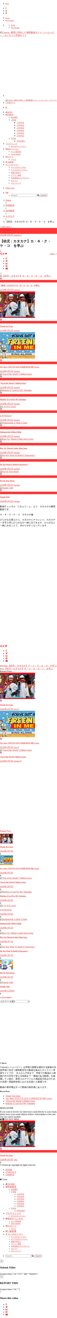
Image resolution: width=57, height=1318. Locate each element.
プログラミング (11, 144)
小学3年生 (20, 128)
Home (8, 18)
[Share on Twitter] (7, 261)
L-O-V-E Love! (6, 416)
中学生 (13, 138)
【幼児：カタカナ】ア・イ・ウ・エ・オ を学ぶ (28, 665)
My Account (10, 21)
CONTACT (11, 1172)
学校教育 (10, 115)
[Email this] (7, 268)
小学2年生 (20, 125)
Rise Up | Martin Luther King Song (13, 448)
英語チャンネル (13, 149)
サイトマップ (16, 183)
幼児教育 (14, 117)
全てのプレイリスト (18, 146)
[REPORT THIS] (6, 254)
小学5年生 (20, 133)
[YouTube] (6, 11)
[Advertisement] (28, 67)
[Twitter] (6, 13)
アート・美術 (16, 175)
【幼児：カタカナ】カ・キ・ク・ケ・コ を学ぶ (20, 285)
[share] (2, 254)
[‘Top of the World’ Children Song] (16, 878)
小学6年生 (20, 136)
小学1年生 (20, 123)
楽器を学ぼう (16, 173)
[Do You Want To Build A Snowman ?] (17, 947)
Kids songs (5, 1151)
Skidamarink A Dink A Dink (10, 432)
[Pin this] (6, 266)
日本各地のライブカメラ (20, 178)
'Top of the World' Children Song (13, 383)
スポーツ (10, 157)
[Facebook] (6, 8)
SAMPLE (10, 1175)
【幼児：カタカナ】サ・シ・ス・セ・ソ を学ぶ (26, 668)
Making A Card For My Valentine (13, 399)
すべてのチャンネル (18, 167)
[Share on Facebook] (6, 258)
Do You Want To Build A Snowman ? (14, 464)
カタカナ (4, 229)
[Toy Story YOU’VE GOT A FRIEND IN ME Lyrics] (6, 864)
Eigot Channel (15, 154)
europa (17, 235)
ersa (15, 709)
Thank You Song (6, 326)
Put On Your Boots (7, 481)
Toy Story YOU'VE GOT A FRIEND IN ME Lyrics (19, 367)
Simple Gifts (5, 497)
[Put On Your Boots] (6, 968)
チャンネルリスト (12, 165)
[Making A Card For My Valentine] (16, 892)
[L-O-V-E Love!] (8, 905)
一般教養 (10, 162)
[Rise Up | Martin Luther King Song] (16, 933)
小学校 (13, 120)
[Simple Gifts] (6, 982)
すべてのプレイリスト (19, 170)
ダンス (13, 159)
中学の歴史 (21, 141)
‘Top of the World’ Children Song (13, 757)
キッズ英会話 (16, 152)
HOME (9, 112)
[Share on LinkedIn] (6, 263)
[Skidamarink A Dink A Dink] (13, 919)
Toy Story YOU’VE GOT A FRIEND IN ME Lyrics (19, 743)
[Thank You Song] (6, 842)
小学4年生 (20, 131)
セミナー (14, 181)
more (53, 254)
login (7, 4)
